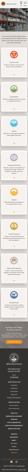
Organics (14, 419)
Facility (14, 446)
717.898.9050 (14, 377)
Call (21, 5)
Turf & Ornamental (14, 422)
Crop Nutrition (14, 402)
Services (14, 434)
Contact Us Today (13, 342)
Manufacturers (14, 449)
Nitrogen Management (14, 397)
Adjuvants (14, 394)
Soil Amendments (14, 408)
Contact (14, 453)
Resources (14, 437)
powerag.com (20, 466)
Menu (25, 5)
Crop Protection (14, 382)
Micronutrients (14, 405)
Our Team (14, 443)
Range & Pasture (14, 428)
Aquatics (14, 413)
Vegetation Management (14, 425)
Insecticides (14, 391)
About (14, 440)
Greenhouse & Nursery (14, 416)
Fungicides (14, 385)
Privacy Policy (22, 469)
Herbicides (14, 388)
